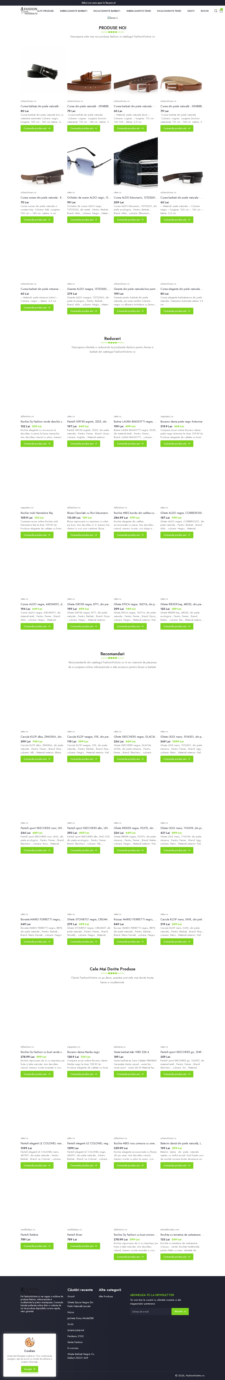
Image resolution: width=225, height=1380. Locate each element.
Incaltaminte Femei (169, 11)
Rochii (205, 11)
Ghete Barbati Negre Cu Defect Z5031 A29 (81, 1356)
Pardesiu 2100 (76, 1336)
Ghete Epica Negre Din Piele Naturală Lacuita (80, 1304)
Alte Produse (45, 11)
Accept (28, 1369)
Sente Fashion (75, 1342)
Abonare (179, 1311)
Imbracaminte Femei (139, 11)
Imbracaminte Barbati (73, 11)
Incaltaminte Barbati (106, 11)
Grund (71, 1296)
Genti (191, 11)
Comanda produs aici (35, 128)
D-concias (73, 1348)
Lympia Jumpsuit (76, 1330)
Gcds (70, 1324)
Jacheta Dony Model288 (81, 1318)
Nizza (71, 1312)
